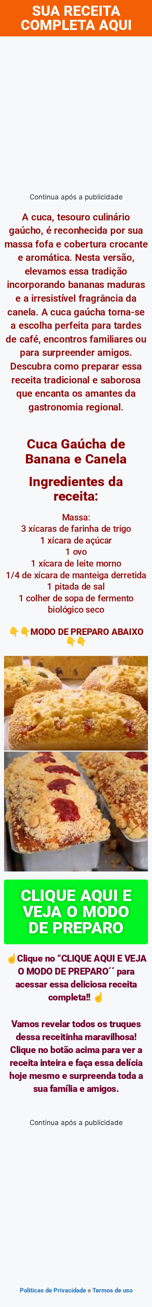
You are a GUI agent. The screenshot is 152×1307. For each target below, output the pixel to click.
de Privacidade (66, 1290)
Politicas (32, 1290)
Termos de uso (112, 1290)
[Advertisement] (76, 116)
